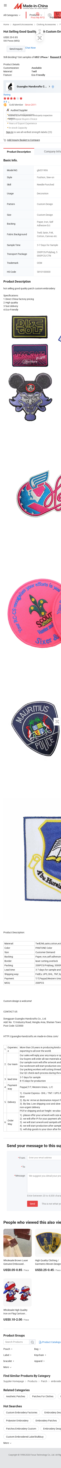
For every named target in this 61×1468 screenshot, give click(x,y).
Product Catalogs (51, 1342)
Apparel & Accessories (23, 24)
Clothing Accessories (46, 24)
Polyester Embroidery (17, 1420)
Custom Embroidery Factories (21, 1412)
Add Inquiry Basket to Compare (23, 140)
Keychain (39, 1355)
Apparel (38, 1361)
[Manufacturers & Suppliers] (31, 6)
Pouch (6, 1348)
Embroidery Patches (46, 1420)
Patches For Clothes (42, 1396)
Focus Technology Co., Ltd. (42, 1454)
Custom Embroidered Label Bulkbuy (25, 1436)
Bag (36, 1348)
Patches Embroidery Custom (21, 1428)
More (6, 1442)
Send (32, 1203)
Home (6, 24)
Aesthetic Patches (15, 1396)
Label (6, 1355)
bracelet (7, 1361)
